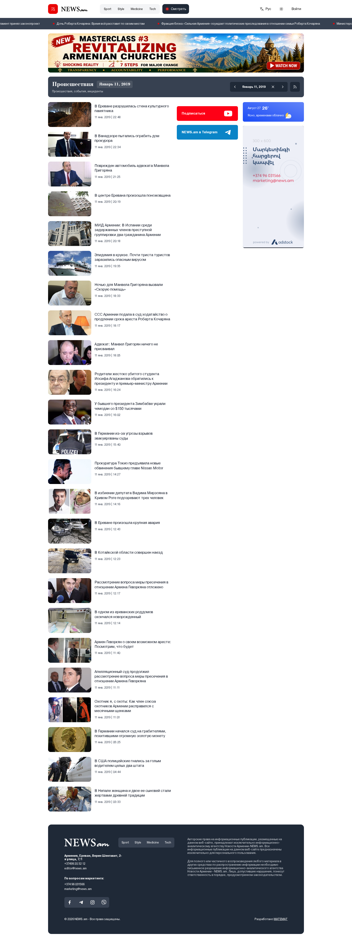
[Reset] (273, 87)
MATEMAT (281, 919)
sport (107, 9)
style (121, 9)
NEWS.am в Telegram (200, 132)
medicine (137, 9)
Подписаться (193, 113)
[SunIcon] (281, 9)
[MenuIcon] (53, 9)
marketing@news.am (78, 888)
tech (152, 9)
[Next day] (283, 87)
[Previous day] (235, 87)
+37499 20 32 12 (74, 863)
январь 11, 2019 (254, 86)
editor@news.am (75, 868)
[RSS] (295, 87)
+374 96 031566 (74, 884)
